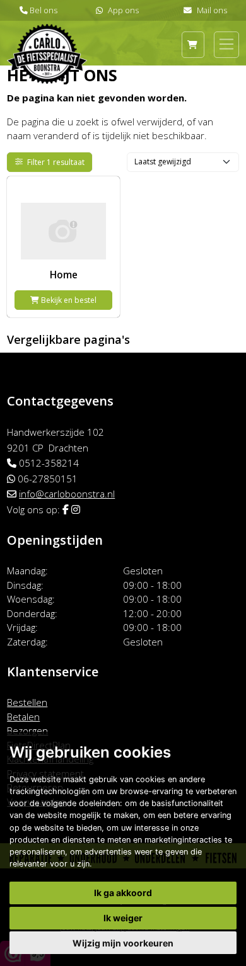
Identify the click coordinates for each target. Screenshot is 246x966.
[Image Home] (63, 221)
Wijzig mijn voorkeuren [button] (123, 943)
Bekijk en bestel (68, 300)
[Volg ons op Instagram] (75, 509)
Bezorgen (27, 730)
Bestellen (27, 702)
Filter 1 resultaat (56, 162)
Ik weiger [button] (123, 917)
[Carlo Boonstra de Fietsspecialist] (47, 36)
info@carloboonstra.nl (67, 493)
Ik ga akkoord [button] (123, 892)
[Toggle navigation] (226, 44)
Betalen (23, 716)
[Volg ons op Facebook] (65, 509)
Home (64, 274)
